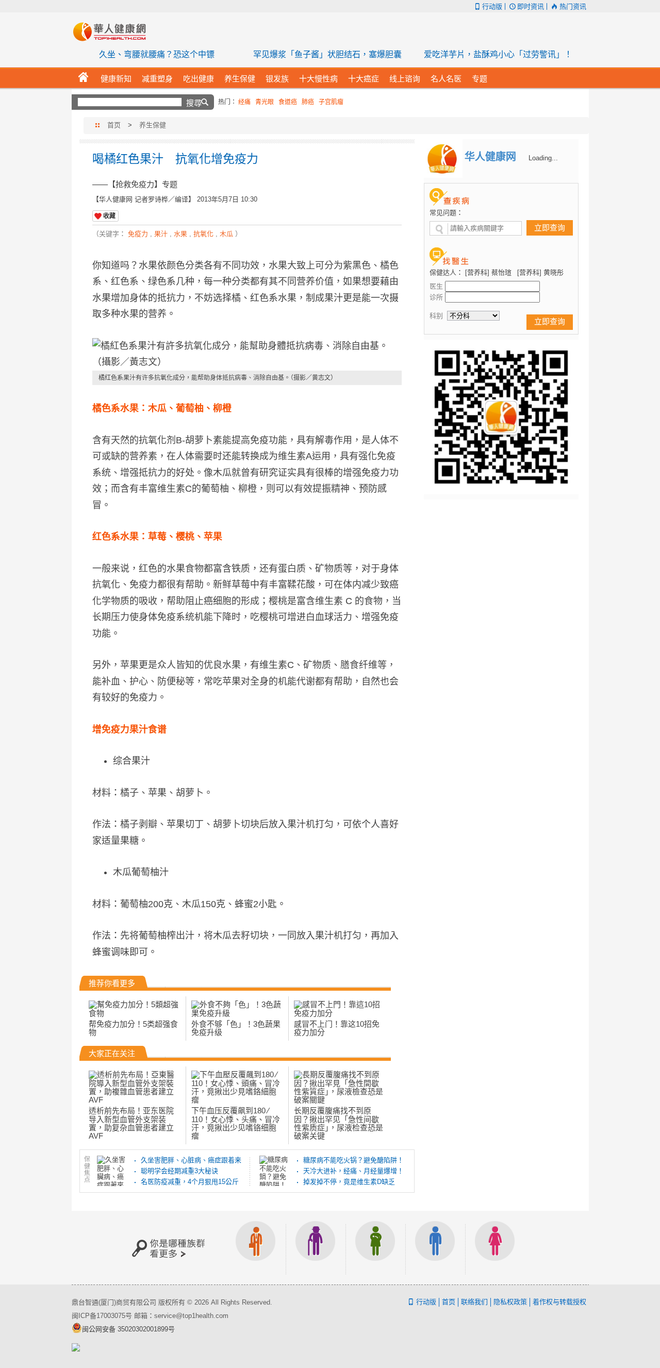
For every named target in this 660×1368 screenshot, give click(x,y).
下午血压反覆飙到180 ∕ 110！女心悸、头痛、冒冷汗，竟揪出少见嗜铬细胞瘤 (235, 1123)
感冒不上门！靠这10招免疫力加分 (337, 1028)
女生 (495, 1247)
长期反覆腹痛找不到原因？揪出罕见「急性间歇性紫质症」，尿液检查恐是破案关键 (338, 1123)
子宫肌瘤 (331, 102)
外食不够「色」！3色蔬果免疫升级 (235, 1028)
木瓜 (226, 234)
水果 (180, 234)
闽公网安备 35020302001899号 (128, 1329)
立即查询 (549, 227)
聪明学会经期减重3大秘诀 (179, 1171)
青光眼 (264, 102)
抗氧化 (203, 234)
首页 (114, 125)
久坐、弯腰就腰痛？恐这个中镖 (156, 54)
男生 (435, 1247)
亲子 (375, 1247)
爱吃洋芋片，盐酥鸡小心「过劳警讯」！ (498, 54)
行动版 (492, 6)
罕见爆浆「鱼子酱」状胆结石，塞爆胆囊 (327, 54)
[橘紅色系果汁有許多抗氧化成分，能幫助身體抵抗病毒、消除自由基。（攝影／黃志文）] (247, 354)
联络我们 (474, 1302)
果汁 (161, 234)
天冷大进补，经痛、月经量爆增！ (353, 1171)
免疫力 (138, 234)
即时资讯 (530, 6)
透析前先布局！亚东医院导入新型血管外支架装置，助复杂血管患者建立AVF (131, 1123)
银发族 (315, 1247)
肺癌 (308, 102)
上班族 (256, 1247)
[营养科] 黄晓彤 (540, 272)
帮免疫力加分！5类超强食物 (133, 1028)
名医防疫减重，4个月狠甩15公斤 (190, 1182)
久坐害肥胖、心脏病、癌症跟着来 (191, 1160)
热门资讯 (572, 6)
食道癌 (287, 102)
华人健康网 (113, 31)
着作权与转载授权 (559, 1302)
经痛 (244, 102)
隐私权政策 (510, 1302)
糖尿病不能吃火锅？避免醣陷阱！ (353, 1160)
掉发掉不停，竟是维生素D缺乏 (349, 1182)
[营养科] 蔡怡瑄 (488, 272)
